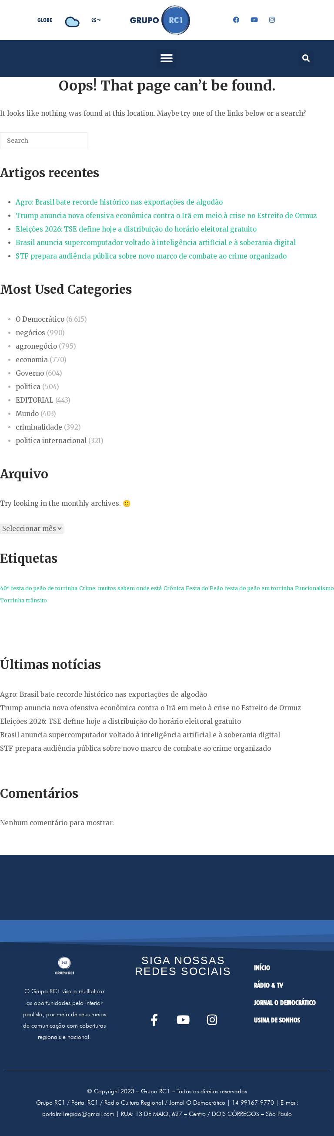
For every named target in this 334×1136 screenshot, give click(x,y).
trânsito (36, 600)
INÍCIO (262, 968)
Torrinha (12, 600)
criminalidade (39, 427)
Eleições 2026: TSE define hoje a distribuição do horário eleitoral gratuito (136, 229)
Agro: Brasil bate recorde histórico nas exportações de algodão (119, 202)
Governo (30, 373)
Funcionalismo (314, 588)
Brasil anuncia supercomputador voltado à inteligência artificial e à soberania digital (156, 243)
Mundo (27, 414)
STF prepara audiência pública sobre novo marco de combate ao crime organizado (151, 256)
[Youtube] (254, 20)
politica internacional (51, 441)
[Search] (67, 144)
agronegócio (36, 346)
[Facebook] (236, 20)
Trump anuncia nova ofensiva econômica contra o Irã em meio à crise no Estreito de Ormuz (166, 216)
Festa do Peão (204, 588)
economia (32, 360)
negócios (30, 333)
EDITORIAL (34, 400)
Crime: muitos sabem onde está (120, 588)
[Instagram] (271, 20)
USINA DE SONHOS (277, 1020)
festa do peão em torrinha (259, 588)
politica (28, 387)
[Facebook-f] (154, 1019)
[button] (166, 58)
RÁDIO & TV (268, 985)
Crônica (174, 588)
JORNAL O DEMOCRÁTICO (285, 1002)
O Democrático (40, 319)
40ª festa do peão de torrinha (38, 588)
